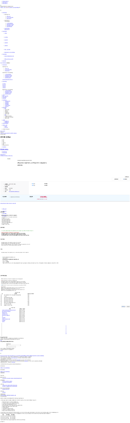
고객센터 (10, 7)
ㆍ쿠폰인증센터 (7, 105)
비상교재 (8, 378)
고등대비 (6, 45)
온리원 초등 (4, 12)
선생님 (5, 33)
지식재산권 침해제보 (40, 355)
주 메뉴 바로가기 (5, 1)
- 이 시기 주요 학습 (9, 17)
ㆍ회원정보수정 (7, 101)
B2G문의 (34, 355)
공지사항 (6, 127)
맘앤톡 (3, 389)
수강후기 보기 (127, 176)
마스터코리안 (9, 382)
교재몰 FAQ (6, 121)
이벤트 (5, 126)
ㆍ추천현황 (6, 104)
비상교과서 (4, 378)
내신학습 (6, 37)
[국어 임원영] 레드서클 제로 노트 (14, 191)
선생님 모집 (9, 355)
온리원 (3, 381)
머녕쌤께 (3, 320)
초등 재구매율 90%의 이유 (9, 56)
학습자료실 (4, 107)
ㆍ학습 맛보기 (7, 70)
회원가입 (4, 62)
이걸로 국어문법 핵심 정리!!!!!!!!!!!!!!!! (9, 310)
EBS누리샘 (15, 385)
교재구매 (7, 7)
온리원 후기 (4, 54)
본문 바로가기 (5, 2)
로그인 (1, 62)
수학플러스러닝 (9, 386)
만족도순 (123, 306)
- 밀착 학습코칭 (9, 26)
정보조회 (13, 362)
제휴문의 (31, 355)
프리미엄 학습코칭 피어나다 (7, 79)
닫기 (1, 340)
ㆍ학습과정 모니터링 (8, 75)
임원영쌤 (3, 317)
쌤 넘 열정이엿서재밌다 (6, 311)
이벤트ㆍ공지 (2, 7)
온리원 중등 (4, 31)
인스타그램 (14, 7)
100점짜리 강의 (5, 313)
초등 (5, 108)
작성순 (128, 306)
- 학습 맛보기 (8, 18)
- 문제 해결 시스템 (9, 25)
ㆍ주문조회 (6, 102)
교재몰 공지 (6, 122)
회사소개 (2, 355)
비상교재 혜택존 (5, 123)
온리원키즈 (7, 381)
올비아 (11, 381)
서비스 (9, 155)
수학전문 (6, 42)
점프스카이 (7, 389)
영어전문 (8, 133)
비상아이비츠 (14, 386)
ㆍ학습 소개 (6, 68)
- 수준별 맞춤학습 (9, 23)
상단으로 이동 (3, 394)
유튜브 (18, 7)
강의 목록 (4, 213)
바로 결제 (4, 60)
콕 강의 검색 (4, 152)
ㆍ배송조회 (6, 103)
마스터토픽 (4, 382)
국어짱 (3, 321)
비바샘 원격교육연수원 (17, 378)
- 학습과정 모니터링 (10, 24)
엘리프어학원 (10, 385)
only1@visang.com (14, 357)
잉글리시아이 (4, 385)
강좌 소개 (4, 208)
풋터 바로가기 (5, 3)
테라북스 (4, 392)
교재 (34, 185)
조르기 (1, 350)
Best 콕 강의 (4, 151)
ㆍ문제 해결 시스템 (7, 76)
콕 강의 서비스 (4, 149)
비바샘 (12, 378)
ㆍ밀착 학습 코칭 (7, 77)
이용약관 (27, 355)
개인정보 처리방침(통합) (21, 355)
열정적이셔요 (4, 312)
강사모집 (5, 355)
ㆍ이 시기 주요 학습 (8, 69)
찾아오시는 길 (14, 355)
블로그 (8, 367)
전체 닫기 (2, 132)
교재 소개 (4, 211)
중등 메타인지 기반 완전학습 (9, 52)
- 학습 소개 (8, 16)
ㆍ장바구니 (6, 106)
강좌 (34, 183)
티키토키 (4, 386)
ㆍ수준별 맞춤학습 (7, 74)
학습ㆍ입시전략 (7, 49)
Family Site (2, 372)
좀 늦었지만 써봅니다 (6, 315)
